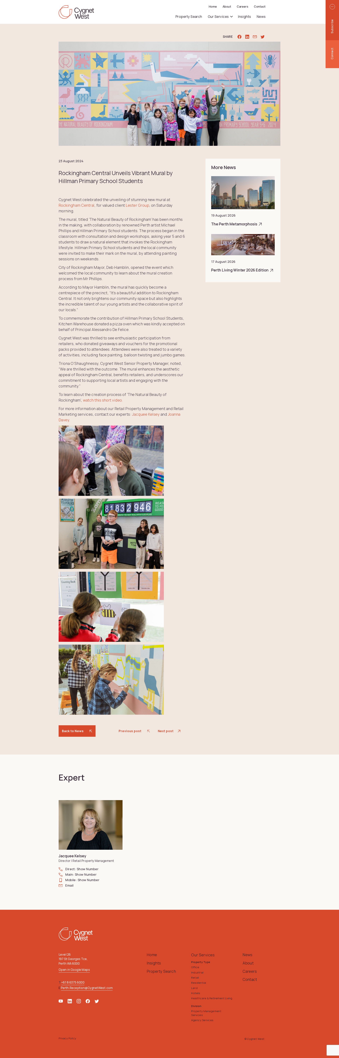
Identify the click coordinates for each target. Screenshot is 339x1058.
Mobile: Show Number (82, 880)
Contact (260, 6)
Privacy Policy (67, 1038)
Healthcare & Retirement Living (211, 998)
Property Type (200, 962)
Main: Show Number (81, 874)
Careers (242, 6)
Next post (166, 731)
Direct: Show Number (82, 869)
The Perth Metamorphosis (234, 223)
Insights (244, 16)
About (227, 6)
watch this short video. (103, 400)
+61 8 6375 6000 (72, 982)
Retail (195, 977)
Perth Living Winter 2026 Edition (240, 270)
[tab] (332, 26)
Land (194, 988)
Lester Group (137, 205)
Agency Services (202, 1020)
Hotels (195, 993)
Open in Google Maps (74, 970)
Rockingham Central (76, 205)
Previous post (130, 731)
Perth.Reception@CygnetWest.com (87, 988)
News (261, 16)
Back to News (73, 731)
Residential (198, 982)
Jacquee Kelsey (146, 414)
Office (195, 967)
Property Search (189, 16)
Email (69, 885)
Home (213, 6)
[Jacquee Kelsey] (91, 825)
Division (196, 1006)
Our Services (219, 16)
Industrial (197, 972)
